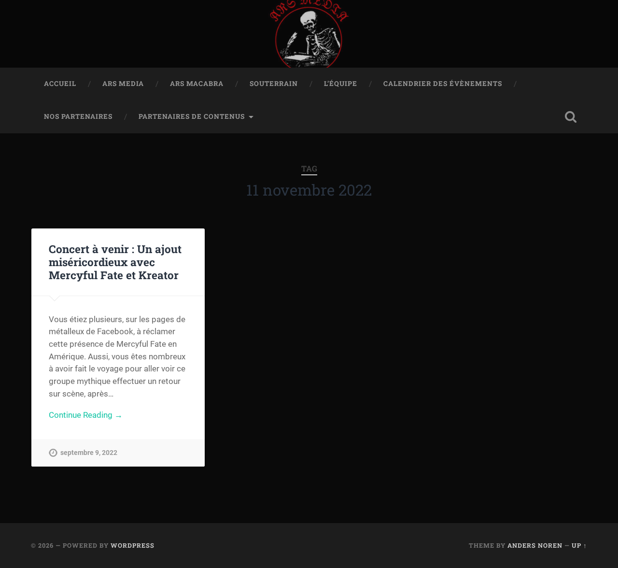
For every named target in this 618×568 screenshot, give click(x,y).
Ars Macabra (197, 83)
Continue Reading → (86, 415)
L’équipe (340, 83)
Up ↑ (579, 545)
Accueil (60, 83)
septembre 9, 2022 (88, 453)
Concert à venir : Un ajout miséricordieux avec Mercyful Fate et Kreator (115, 261)
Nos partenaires (78, 116)
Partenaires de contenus (192, 116)
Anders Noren (534, 545)
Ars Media (123, 83)
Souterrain (274, 83)
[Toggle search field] (570, 116)
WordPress (132, 545)
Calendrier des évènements (442, 83)
